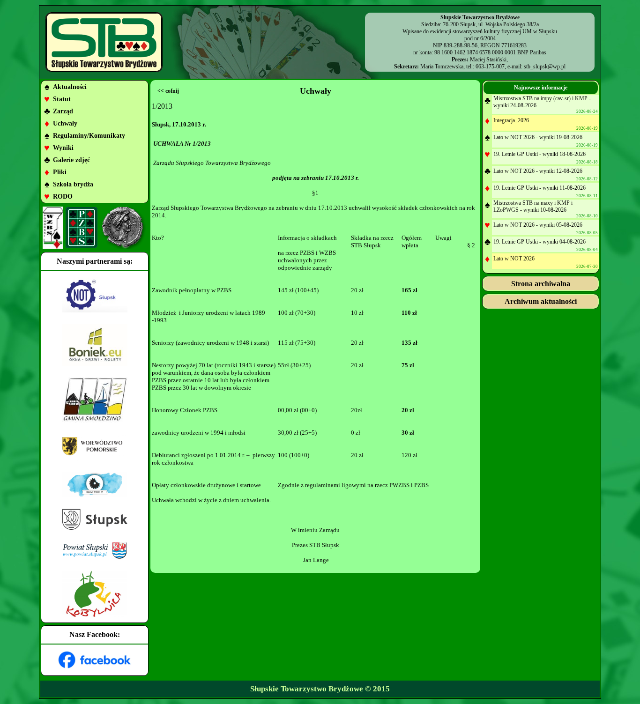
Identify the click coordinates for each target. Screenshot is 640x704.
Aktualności (70, 86)
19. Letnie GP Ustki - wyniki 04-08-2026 (539, 241)
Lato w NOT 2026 (514, 258)
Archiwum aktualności (541, 301)
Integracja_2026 (511, 120)
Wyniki (63, 147)
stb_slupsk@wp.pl (545, 66)
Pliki (60, 172)
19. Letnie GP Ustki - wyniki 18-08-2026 (539, 154)
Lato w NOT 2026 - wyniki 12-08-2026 (537, 171)
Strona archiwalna (540, 284)
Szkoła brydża (73, 184)
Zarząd (63, 111)
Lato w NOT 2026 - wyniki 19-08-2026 (537, 137)
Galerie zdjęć (71, 159)
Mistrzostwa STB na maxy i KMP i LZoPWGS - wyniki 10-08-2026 (533, 206)
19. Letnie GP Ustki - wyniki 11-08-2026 (539, 188)
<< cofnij (168, 91)
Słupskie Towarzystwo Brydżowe (306, 688)
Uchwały (65, 123)
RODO (63, 196)
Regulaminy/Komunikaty (89, 135)
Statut (62, 99)
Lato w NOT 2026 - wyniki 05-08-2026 (537, 225)
